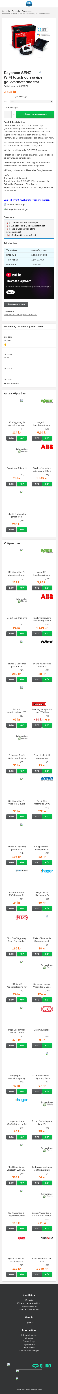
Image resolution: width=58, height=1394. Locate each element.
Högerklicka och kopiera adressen (20, 314)
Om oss (29, 1338)
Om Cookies (29, 1347)
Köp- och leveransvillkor (29, 1303)
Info (11, 438)
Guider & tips (29, 1341)
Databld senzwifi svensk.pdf (25, 222)
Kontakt (29, 1300)
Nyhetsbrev (29, 1344)
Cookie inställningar (29, 1350)
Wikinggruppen (36, 1389)
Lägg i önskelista (16, 304)
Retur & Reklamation (29, 1309)
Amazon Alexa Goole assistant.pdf (28, 225)
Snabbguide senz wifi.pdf (23, 235)
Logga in (29, 1322)
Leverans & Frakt (29, 1306)
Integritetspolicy (29, 1335)
